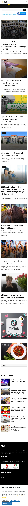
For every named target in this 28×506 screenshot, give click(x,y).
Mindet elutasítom (15, 500)
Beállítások (5, 500)
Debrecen (13, 4)
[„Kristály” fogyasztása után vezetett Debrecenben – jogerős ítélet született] (5, 382)
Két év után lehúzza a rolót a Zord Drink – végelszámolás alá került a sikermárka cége (18, 409)
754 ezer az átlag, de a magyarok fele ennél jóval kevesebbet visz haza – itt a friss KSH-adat (19, 400)
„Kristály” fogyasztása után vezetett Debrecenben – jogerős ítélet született (18, 381)
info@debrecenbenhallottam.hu (18, 461)
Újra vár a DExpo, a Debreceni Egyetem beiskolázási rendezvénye (12, 119)
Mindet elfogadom (7, 503)
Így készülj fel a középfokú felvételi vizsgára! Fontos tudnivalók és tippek (11, 83)
